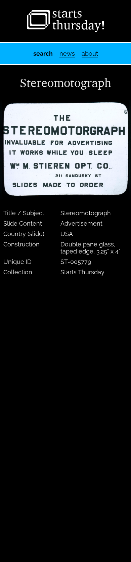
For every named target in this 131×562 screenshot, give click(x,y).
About (90, 53)
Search (43, 53)
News (67, 53)
